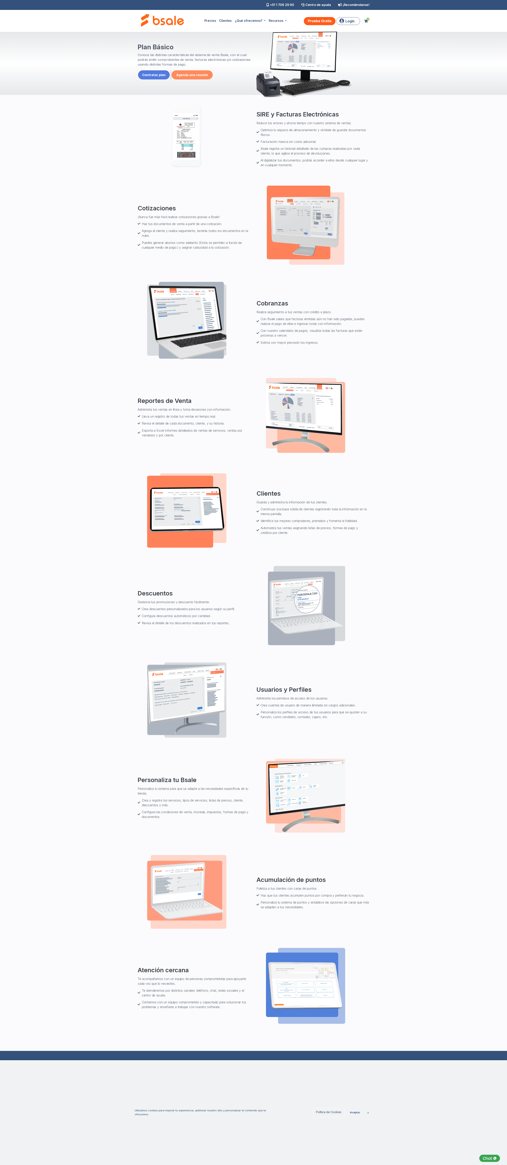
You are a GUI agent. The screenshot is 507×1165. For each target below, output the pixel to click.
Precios (210, 21)
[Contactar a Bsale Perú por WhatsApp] (489, 1158)
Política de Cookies (328, 1112)
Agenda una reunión (192, 75)
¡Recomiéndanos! (356, 5)
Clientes (225, 21)
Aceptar (355, 1112)
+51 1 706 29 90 (282, 5)
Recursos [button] (276, 21)
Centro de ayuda (318, 5)
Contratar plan (154, 75)
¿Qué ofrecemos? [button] (249, 21)
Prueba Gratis (320, 21)
